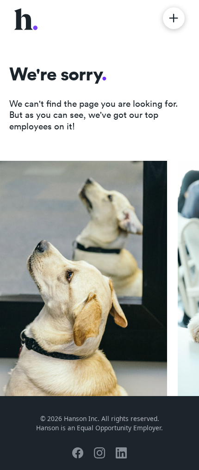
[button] (174, 18)
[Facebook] (77, 452)
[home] (25, 18)
